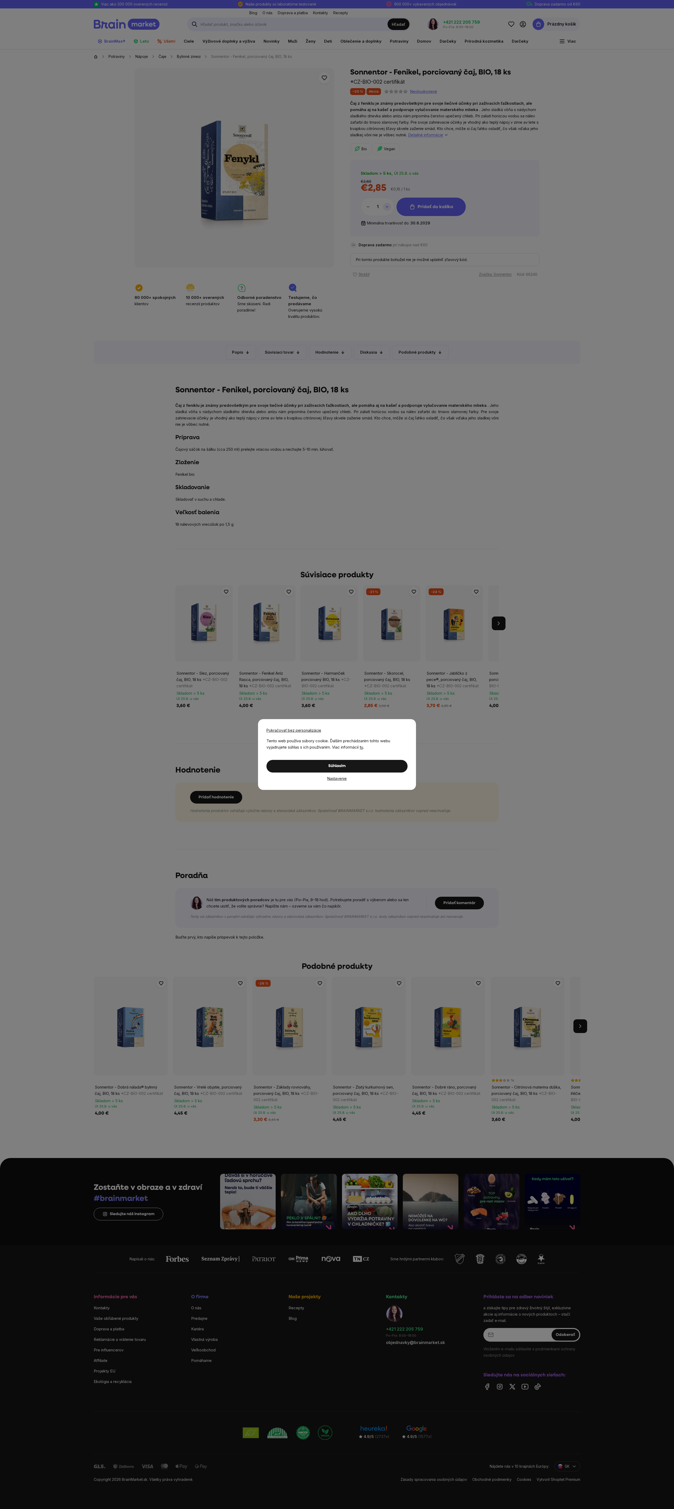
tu (361, 747)
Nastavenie (337, 778)
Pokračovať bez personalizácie (293, 730)
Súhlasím (337, 766)
